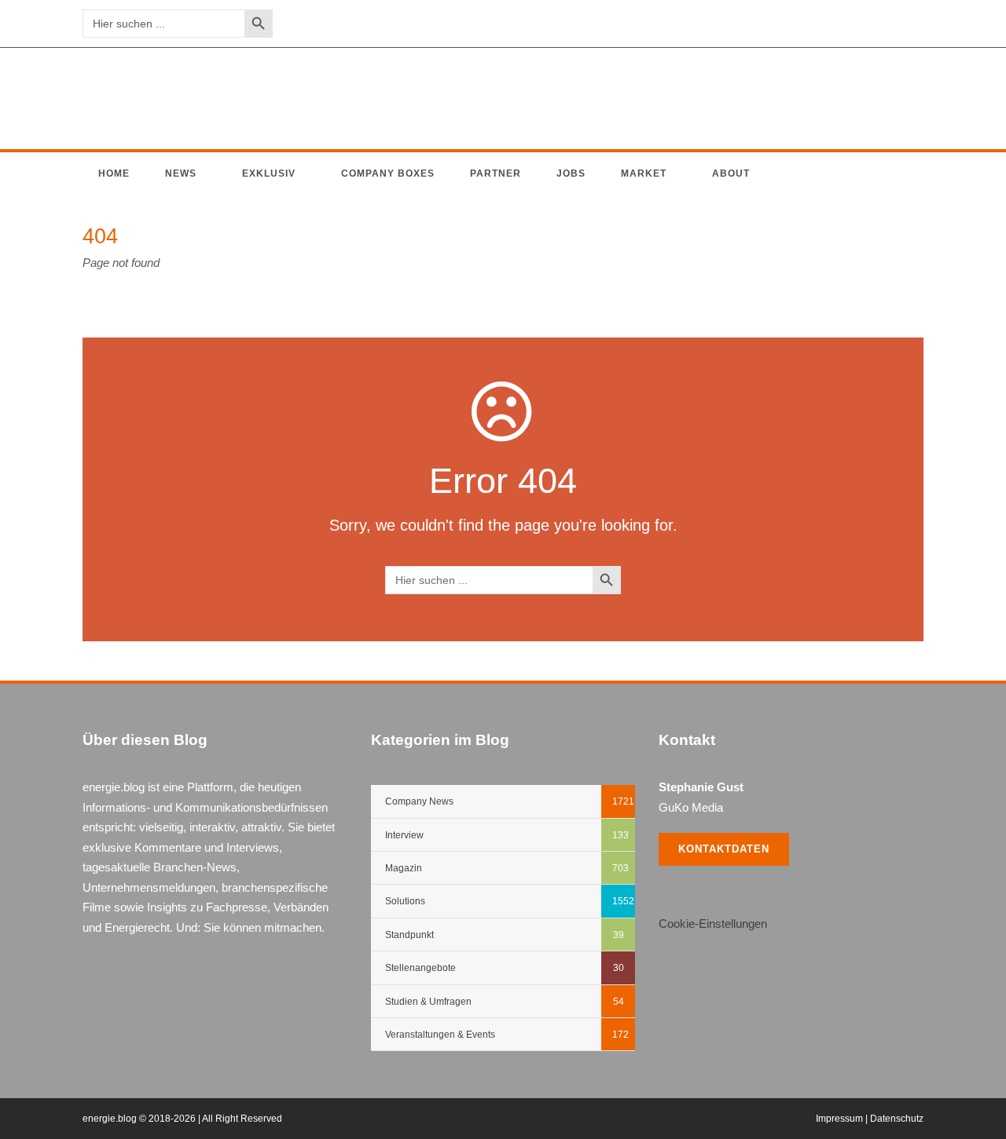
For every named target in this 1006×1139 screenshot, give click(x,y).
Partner (495, 173)
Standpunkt (409, 934)
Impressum (839, 1118)
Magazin (403, 868)
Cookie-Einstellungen (713, 923)
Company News (419, 801)
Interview (404, 835)
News (180, 173)
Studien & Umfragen (428, 1001)
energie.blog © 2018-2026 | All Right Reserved (182, 1118)
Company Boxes (388, 173)
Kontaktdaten (723, 849)
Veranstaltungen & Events (440, 1034)
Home (114, 173)
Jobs (571, 173)
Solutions (405, 901)
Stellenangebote (420, 967)
